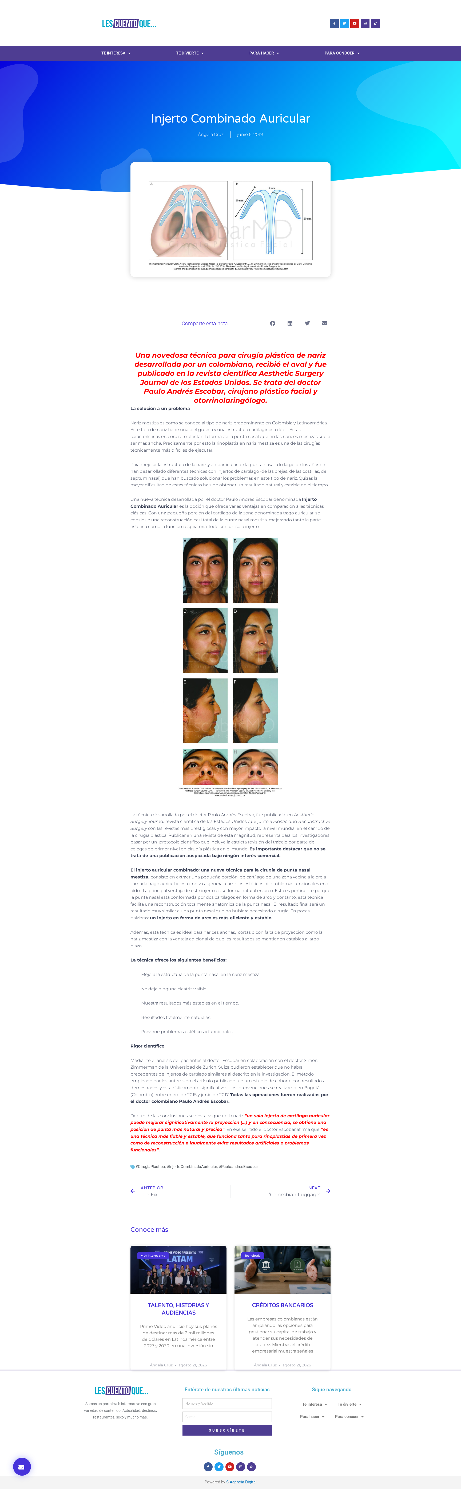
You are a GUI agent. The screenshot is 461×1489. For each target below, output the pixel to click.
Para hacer (261, 53)
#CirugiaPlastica (150, 1166)
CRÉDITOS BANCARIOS (282, 1305)
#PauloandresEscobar (238, 1166)
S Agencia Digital (241, 1482)
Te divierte (187, 53)
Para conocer (340, 53)
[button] (22, 1467)
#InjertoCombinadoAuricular (192, 1166)
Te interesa (113, 53)
